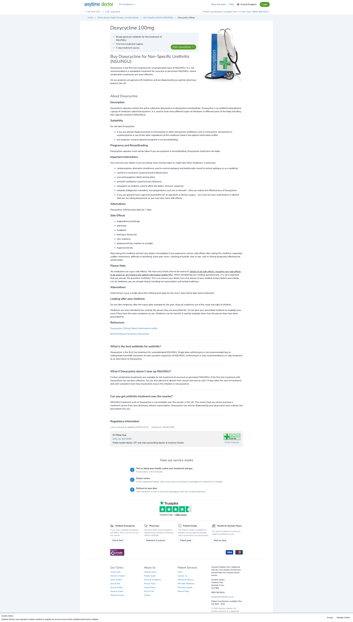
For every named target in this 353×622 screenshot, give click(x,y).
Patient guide (185, 540)
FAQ (231, 4)
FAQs (180, 572)
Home (90, 17)
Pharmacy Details (185, 587)
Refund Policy (183, 591)
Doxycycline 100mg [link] (186, 17)
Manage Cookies (343, 617)
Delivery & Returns (186, 579)
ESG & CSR (149, 591)
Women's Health (117, 576)
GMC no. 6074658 (122, 438)
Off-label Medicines (186, 583)
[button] (127, 4)
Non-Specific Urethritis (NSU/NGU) (158, 17)
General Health (116, 591)
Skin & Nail (115, 583)
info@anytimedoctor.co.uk (222, 597)
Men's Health (116, 579)
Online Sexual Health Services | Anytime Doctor (118, 17)
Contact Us (182, 576)
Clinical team (117, 540)
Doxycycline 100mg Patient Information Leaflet (133, 328)
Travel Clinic (115, 572)
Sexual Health (116, 587)
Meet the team (218, 4)
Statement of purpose (155, 540)
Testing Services (117, 595)
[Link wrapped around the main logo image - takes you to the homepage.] (98, 4)
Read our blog (220, 540)
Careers (147, 595)
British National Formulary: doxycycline (129, 333)
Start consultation (182, 47)
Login (265, 4)
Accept (330, 617)
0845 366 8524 (260, 11)
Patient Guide (150, 576)
